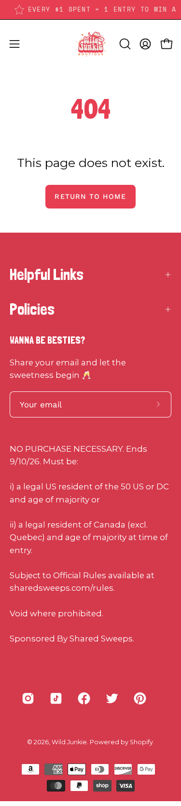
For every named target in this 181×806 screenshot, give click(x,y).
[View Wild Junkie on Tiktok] (56, 698)
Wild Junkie (69, 742)
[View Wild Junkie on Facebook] (84, 698)
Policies (32, 309)
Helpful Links (47, 274)
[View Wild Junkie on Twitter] (112, 698)
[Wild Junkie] (91, 44)
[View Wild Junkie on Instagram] (28, 698)
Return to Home (90, 196)
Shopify (141, 742)
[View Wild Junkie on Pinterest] (140, 698)
